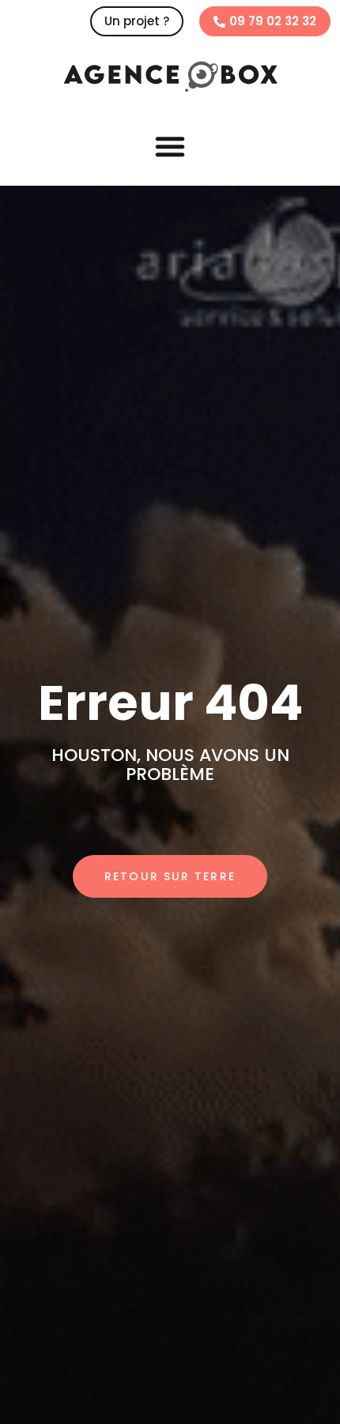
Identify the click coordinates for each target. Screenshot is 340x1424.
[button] (170, 146)
